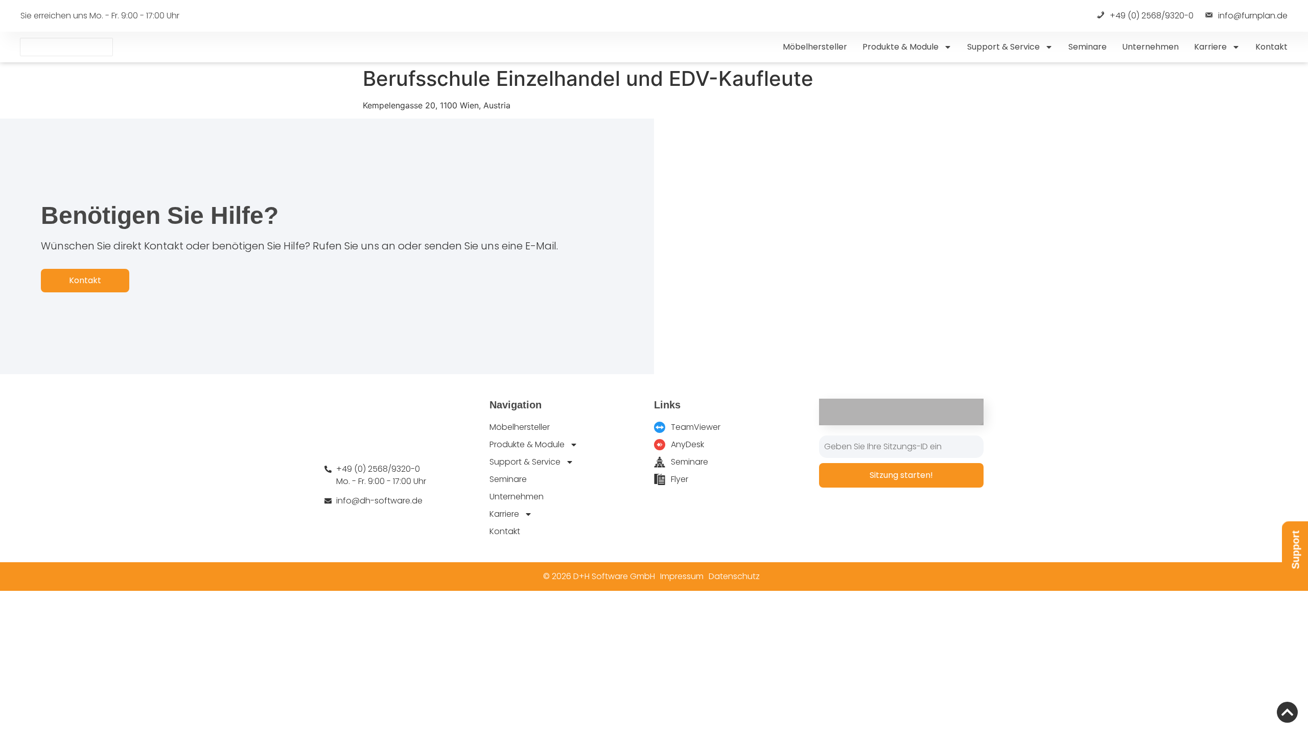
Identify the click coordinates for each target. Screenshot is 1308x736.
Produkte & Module (900, 47)
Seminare (1087, 47)
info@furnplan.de (1253, 16)
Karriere (1210, 47)
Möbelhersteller (815, 47)
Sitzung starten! (901, 475)
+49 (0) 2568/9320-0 (1152, 16)
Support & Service (1003, 47)
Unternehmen (1150, 47)
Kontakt (1271, 47)
